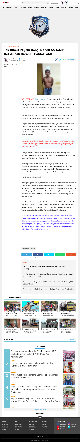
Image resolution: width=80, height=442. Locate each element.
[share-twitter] (60, 59)
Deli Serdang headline (12, 46)
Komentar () (71, 59)
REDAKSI (40, 436)
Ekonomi (63, 7)
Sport (30, 7)
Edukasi (36, 7)
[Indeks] (62, 2)
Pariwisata (18, 427)
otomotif (31, 429)
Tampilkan (72, 339)
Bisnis (51, 7)
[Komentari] (71, 254)
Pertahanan (32, 427)
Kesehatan (32, 424)
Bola (57, 7)
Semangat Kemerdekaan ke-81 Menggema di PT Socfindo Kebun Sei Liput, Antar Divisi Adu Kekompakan (33, 354)
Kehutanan (18, 424)
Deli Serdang (33, 422)
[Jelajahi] (78, 2)
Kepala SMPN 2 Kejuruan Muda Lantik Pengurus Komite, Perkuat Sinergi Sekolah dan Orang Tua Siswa (36, 400)
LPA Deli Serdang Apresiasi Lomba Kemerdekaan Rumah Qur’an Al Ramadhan (33, 364)
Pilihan (23, 7)
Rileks (71, 7)
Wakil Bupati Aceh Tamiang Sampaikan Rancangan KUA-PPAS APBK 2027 (35, 376)
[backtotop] (40, 418)
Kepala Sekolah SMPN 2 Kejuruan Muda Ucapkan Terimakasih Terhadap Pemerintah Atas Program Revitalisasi (34, 389)
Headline (9, 7)
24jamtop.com (40, 99)
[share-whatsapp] (64, 59)
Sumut (16, 7)
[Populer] (66, 2)
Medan (44, 424)
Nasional (44, 7)
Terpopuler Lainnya (40, 409)
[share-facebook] (56, 59)
